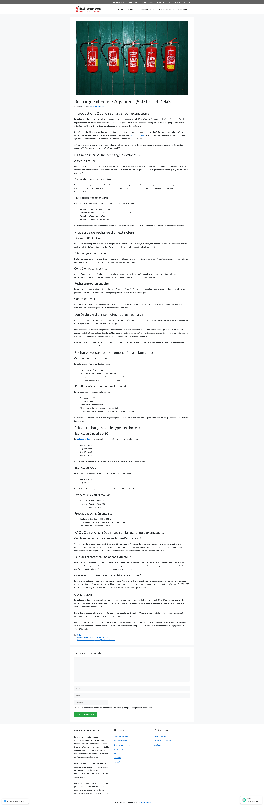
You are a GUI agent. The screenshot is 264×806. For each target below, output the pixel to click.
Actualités (187, 2)
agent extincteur (137, 135)
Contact (177, 2)
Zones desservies (146, 9)
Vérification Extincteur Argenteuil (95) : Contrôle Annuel (96, 640)
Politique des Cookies (162, 740)
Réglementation (133, 2)
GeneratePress (146, 802)
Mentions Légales (161, 736)
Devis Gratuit (183, 9)
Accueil (120, 9)
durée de (142, 320)
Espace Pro (160, 2)
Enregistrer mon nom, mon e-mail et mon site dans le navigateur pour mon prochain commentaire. (115, 707)
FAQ (169, 2)
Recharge (80, 635)
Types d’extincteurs (165, 9)
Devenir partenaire (147, 2)
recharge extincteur (85, 439)
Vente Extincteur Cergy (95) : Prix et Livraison (92, 637)
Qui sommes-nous (118, 2)
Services (130, 9)
